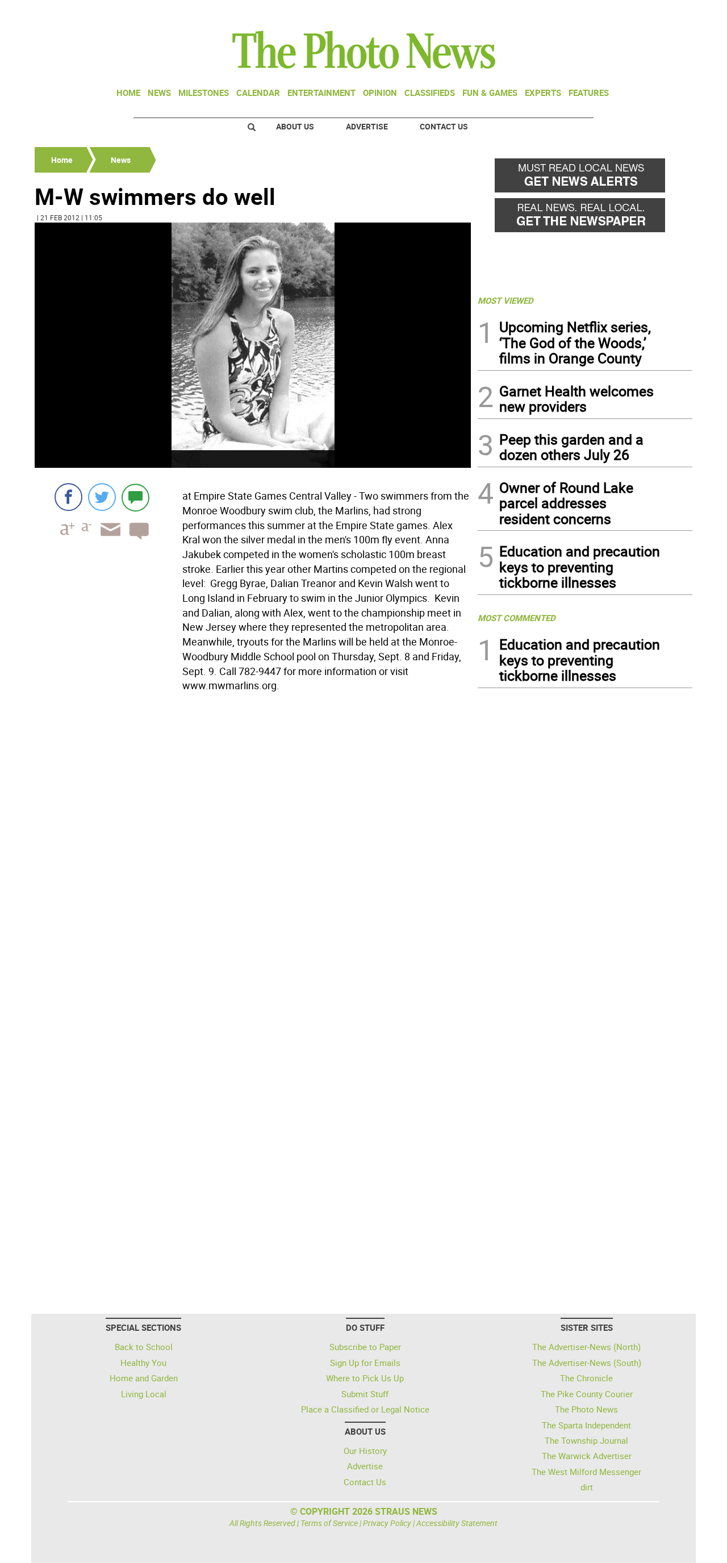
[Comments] (135, 497)
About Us (295, 126)
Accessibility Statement (457, 1523)
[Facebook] (68, 497)
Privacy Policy (387, 1523)
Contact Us (444, 126)
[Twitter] (102, 497)
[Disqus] (253, 852)
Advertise (367, 126)
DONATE (665, 13)
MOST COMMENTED (516, 617)
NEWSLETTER (600, 13)
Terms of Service (329, 1523)
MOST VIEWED (505, 300)
